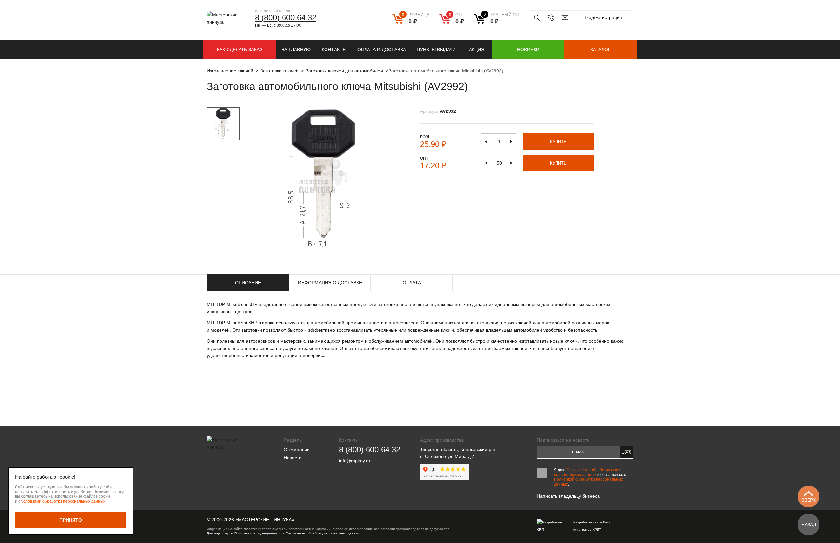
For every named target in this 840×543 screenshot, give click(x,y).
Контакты (334, 49)
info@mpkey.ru (565, 17)
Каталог (600, 49)
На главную (296, 49)
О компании (297, 449)
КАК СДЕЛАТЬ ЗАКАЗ (239, 49)
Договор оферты (220, 533)
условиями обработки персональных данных (63, 501)
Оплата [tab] (412, 282)
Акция (476, 49)
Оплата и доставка (381, 49)
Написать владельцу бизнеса (568, 496)
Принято (70, 520)
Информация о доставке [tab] (330, 282)
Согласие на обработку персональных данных (323, 533)
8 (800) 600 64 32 (285, 17)
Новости (293, 457)
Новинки (528, 49)
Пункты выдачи (436, 49)
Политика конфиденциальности (259, 533)
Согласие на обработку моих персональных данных (587, 472)
